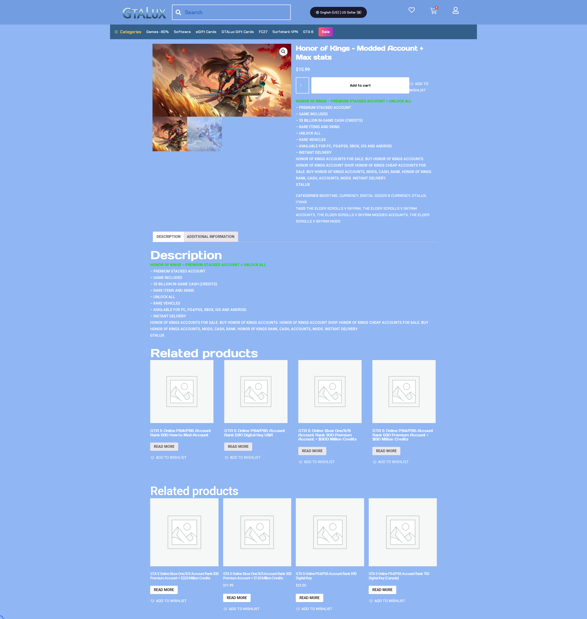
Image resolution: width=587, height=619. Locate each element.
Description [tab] (168, 236)
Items (301, 202)
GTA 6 (308, 31)
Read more (164, 446)
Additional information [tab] (210, 236)
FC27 (263, 31)
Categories (130, 31)
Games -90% (157, 31)
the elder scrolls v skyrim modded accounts (362, 214)
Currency (348, 195)
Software (182, 31)
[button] (283, 51)
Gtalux (419, 195)
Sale (326, 31)
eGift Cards (206, 31)
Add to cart (360, 85)
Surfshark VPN (285, 31)
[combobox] (231, 12)
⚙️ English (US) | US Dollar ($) (338, 12)
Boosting (328, 195)
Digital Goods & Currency (385, 195)
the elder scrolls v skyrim (333, 208)
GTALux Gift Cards (238, 31)
